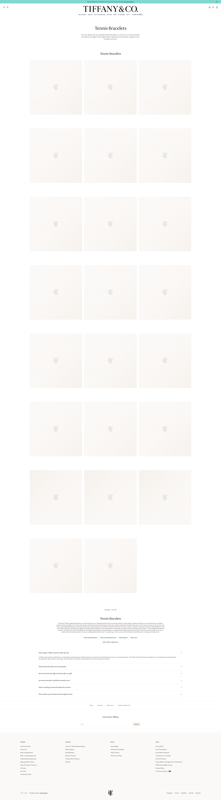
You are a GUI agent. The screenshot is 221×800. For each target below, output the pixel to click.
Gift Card (23, 771)
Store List (34, 765)
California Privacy (161, 759)
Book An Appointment (26, 752)
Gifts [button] (127, 14)
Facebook (183, 793)
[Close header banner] (217, 2)
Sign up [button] (136, 724)
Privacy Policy (159, 746)
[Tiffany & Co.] (110, 9)
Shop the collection (129, 1)
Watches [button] (109, 14)
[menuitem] (82, 15)
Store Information (25, 765)
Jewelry (100, 705)
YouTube (191, 793)
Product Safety (160, 768)
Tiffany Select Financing (72, 759)
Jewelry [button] (90, 14)
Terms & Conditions (161, 749)
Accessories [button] (121, 14)
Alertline (67, 762)
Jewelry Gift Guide (25, 774)
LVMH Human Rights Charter (164, 765)
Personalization (69, 752)
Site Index (23, 768)
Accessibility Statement (162, 752)
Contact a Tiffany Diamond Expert (75, 746)
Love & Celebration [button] (99, 14)
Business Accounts (70, 756)
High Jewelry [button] (82, 14)
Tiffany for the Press (116, 756)
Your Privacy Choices (161, 771)
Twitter (177, 793)
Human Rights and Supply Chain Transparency (169, 762)
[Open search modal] (4, 7)
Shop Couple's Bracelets (110, 642)
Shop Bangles (123, 637)
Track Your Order (25, 746)
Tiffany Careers (114, 752)
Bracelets (110, 705)
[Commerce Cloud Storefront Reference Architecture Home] (110, 793)
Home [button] (115, 14)
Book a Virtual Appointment (28, 756)
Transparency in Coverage (163, 756)
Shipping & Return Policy (27, 762)
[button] (8, 7)
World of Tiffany (137, 14)
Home (91, 705)
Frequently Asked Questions (28, 759)
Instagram (169, 793)
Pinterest (198, 793)
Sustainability (114, 746)
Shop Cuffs (133, 637)
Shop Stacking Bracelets (108, 637)
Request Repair (69, 749)
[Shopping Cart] (217, 7)
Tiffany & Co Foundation (117, 749)
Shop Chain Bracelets (90, 637)
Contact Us (23, 749)
